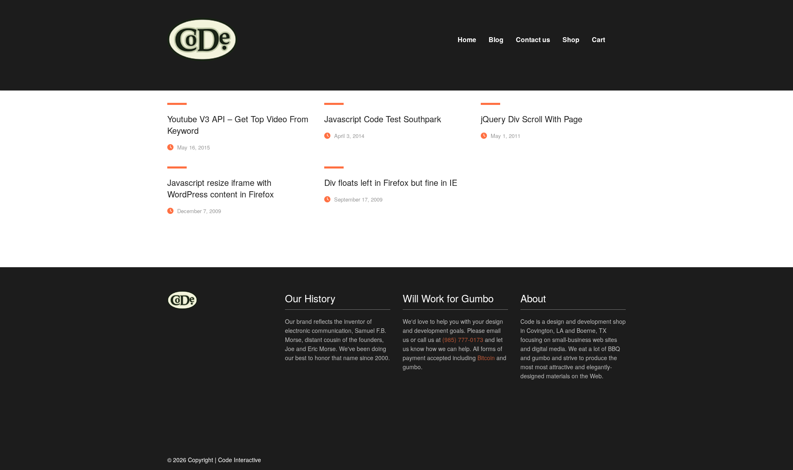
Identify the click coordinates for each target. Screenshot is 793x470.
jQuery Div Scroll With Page (531, 119)
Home (467, 39)
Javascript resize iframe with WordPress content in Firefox (220, 188)
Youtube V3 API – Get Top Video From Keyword (238, 124)
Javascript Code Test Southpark (382, 119)
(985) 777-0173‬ (462, 339)
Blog (496, 39)
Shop (571, 39)
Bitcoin (486, 358)
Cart (598, 39)
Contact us (533, 39)
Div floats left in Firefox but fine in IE (390, 182)
